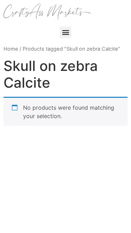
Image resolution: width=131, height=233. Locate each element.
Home (10, 49)
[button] (65, 32)
